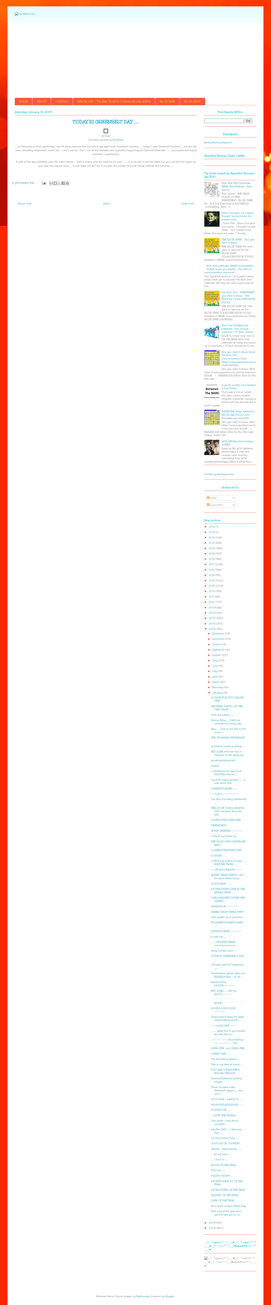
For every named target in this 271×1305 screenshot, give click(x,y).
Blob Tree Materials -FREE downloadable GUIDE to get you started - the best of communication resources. (228, 269)
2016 (212, 569)
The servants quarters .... (225, 1059)
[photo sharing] (106, 132)
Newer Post (25, 203)
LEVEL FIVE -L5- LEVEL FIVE (228, 1048)
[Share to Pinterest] (67, 183)
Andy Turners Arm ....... (224, 950)
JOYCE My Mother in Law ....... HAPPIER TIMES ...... (228, 862)
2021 (212, 542)
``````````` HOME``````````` (228, 1001)
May (215, 671)
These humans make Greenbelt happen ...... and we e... (227, 1090)
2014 (212, 580)
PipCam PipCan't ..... (222, 1175)
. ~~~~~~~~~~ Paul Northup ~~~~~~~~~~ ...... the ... (227, 1041)
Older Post (187, 203)
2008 (212, 612)
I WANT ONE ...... (220, 1053)
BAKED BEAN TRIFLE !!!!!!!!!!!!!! (227, 911)
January (217, 692)
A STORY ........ (218, 855)
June (215, 665)
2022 (212, 537)
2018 (212, 558)
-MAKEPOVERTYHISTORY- (226, 850)
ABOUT (42, 101)
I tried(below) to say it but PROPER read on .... (226, 773)
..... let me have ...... (221, 1154)
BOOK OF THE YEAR (223, 1165)
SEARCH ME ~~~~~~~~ (225, 906)
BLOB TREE (167, 101)
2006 (213, 623)
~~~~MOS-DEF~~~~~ (223, 1025)
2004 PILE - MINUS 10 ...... (226, 1099)
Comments (216, 505)
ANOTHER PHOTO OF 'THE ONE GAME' (227, 708)
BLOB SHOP (192, 101)
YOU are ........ (218, 1170)
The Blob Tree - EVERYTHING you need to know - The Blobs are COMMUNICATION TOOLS (239, 297)
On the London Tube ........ (225, 1138)
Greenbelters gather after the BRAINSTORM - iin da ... (228, 975)
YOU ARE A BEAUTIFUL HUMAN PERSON (225, 1071)
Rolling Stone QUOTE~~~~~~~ (222, 984)
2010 (212, 602)
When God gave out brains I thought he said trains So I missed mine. (238, 216)
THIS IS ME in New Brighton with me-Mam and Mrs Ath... (227, 811)
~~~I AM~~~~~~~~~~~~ (225, 793)
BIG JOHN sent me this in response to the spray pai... (227, 753)
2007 (212, 618)
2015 (212, 575)
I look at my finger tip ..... (225, 836)
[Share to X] (59, 183)
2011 (212, 596)
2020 (212, 548)
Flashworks (142, 1296)
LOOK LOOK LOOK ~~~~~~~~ (223, 1010)
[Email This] (51, 183)
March (216, 682)
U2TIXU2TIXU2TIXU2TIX (226, 820)
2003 (212, 1228)
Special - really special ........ (226, 1148)
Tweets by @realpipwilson (219, 474)
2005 (212, 629)
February (218, 687)
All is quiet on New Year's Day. (228, 1206)
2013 (212, 585)
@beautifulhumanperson (218, 142)
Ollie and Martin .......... (223, 714)
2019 (212, 553)
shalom (215, 765)
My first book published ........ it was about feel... (228, 781)
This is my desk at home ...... (227, 1064)
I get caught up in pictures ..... (228, 917)
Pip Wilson (117, 139)
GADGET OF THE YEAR (224, 1195)
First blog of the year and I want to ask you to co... (226, 1213)
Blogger (170, 1296)
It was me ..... (218, 936)
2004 (212, 1222)
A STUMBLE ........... (221, 883)
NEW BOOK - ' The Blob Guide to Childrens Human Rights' (114, 101)
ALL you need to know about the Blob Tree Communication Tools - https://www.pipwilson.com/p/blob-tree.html (239, 358)
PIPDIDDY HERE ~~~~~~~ (226, 931)
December (218, 633)
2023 (212, 532)
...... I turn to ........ (219, 1159)
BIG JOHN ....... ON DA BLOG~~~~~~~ (223, 992)
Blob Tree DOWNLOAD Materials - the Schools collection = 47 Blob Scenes (237, 329)
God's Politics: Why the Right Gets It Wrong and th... (227, 1018)
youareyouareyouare (223, 760)
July (215, 660)
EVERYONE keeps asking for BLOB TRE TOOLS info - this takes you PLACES (238, 415)
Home (106, 203)
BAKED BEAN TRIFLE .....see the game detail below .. (227, 876)
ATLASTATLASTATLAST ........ (227, 1104)
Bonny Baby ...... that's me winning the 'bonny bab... (227, 722)
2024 (212, 526)
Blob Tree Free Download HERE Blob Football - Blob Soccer (237, 186)
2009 (212, 607)
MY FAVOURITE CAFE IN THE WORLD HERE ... (228, 890)
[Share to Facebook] (63, 183)
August (216, 655)
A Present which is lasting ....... (228, 746)
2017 (212, 564)
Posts (213, 498)
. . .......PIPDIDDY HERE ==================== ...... (225, 943)
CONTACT (62, 101)
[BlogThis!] (55, 183)
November (218, 639)
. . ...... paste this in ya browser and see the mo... (228, 1032)
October (217, 644)
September (218, 649)
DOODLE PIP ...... (220, 1109)
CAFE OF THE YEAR (222, 1200)
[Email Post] (43, 182)
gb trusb (106, 136)
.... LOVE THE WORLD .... (224, 1115)
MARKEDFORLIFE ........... (224, 788)
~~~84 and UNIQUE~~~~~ (226, 869)
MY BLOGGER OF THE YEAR (228, 1189)
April (215, 676)
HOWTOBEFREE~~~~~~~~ (226, 830)
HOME (23, 101)
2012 (212, 591)
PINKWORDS (218, 825)
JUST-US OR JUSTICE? (225, 1143)
